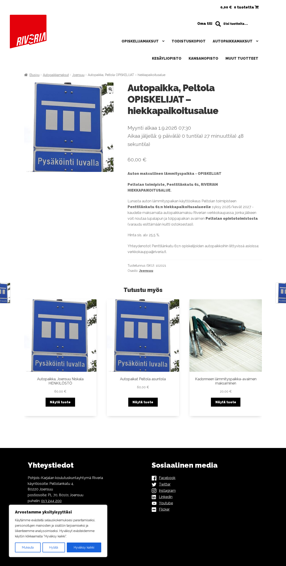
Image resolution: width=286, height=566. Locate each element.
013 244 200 (51, 501)
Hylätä (53, 547)
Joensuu (78, 75)
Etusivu (34, 75)
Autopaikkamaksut (232, 41)
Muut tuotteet (241, 58)
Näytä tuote (60, 402)
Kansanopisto (203, 58)
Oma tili (204, 23)
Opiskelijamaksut (140, 41)
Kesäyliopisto (166, 58)
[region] (58, 531)
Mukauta (28, 547)
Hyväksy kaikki (84, 547)
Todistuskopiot (189, 41)
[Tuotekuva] (70, 127)
